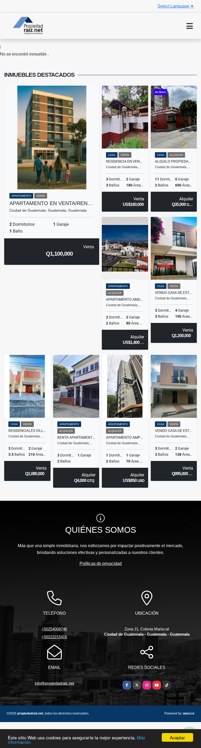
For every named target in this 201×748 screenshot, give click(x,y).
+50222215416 (54, 637)
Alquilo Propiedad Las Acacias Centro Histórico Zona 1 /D (174, 161)
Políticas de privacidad (101, 563)
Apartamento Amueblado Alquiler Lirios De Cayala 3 (125, 299)
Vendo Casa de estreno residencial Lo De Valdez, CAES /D (174, 292)
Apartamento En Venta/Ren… (51, 203)
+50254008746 (54, 629)
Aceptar (177, 737)
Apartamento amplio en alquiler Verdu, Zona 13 (125, 437)
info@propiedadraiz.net (54, 683)
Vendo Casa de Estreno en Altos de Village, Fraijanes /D (174, 430)
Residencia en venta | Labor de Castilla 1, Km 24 (125, 161)
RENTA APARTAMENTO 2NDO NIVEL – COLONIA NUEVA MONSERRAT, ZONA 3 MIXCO (76, 437)
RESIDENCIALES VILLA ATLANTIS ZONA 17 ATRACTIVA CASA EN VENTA (27, 430)
